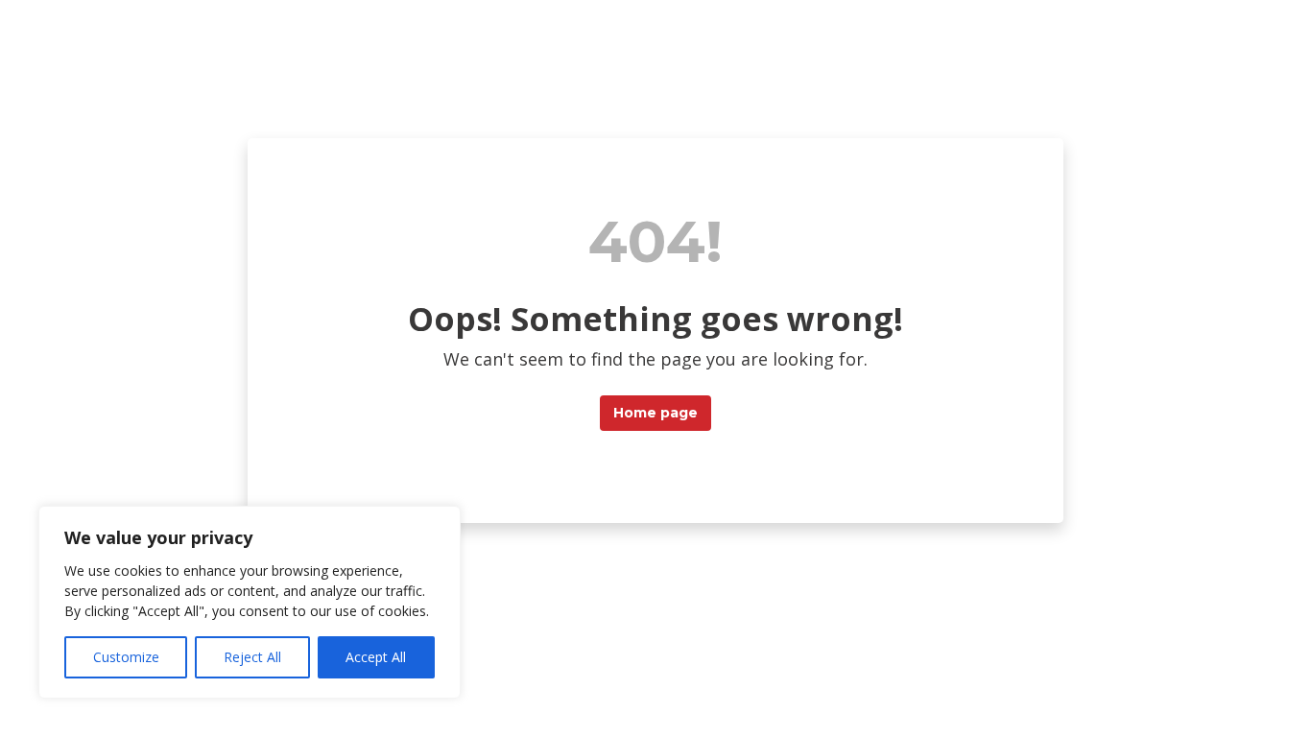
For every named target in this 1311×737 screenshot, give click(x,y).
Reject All (252, 657)
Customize (126, 657)
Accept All (376, 657)
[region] (249, 602)
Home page (655, 412)
